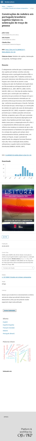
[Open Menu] (2, 2)
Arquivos (9, 6)
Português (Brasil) (8, 333)
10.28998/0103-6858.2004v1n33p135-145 (18, 155)
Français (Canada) (8, 328)
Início (3, 6)
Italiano (5, 331)
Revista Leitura (9, 2)
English (5, 322)
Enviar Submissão (9, 310)
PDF (6, 237)
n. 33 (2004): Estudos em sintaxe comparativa (15, 8)
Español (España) (8, 325)
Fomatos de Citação (9, 268)
